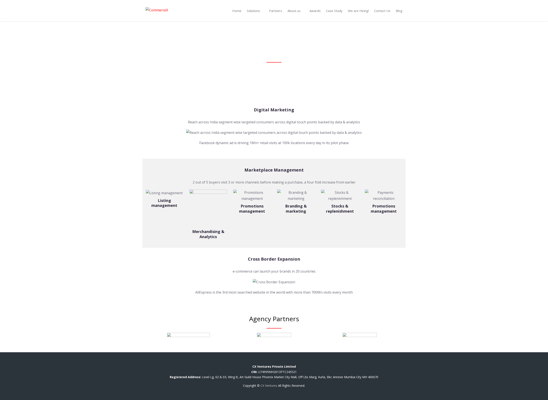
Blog (399, 11)
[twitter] (267, 361)
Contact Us (382, 11)
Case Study (334, 11)
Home (236, 11)
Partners (275, 11)
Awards (315, 11)
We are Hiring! (358, 11)
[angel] (294, 361)
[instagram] (287, 361)
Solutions (253, 11)
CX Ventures (269, 386)
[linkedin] (277, 361)
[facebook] (257, 361)
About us (294, 11)
